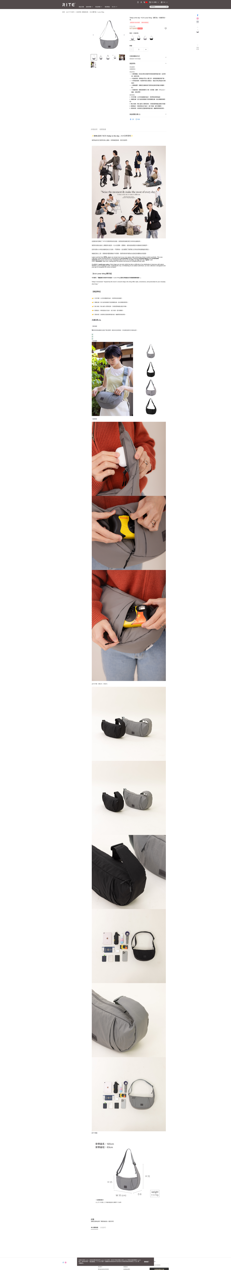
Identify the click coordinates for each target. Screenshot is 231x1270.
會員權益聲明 (126, 1269)
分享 (133, 119)
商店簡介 (100, 1267)
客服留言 (125, 1267)
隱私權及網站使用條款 (103, 1269)
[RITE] (69, 5)
